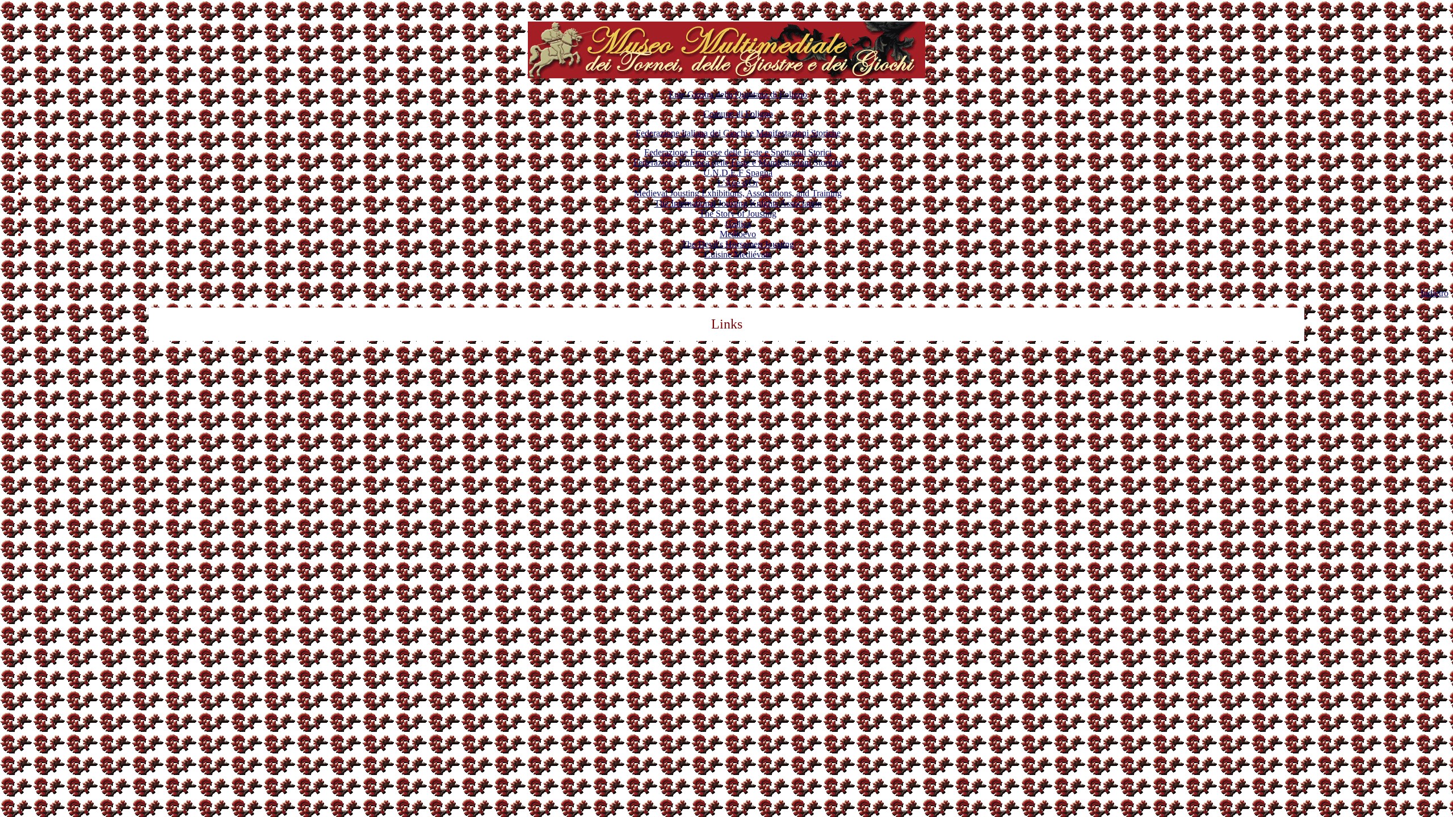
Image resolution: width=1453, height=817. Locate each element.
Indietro (1434, 293)
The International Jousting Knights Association (738, 203)
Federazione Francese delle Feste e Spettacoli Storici (738, 152)
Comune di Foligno (738, 114)
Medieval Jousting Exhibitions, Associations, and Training (738, 193)
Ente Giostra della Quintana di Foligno (738, 94)
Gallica (738, 224)
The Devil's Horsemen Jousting (738, 244)
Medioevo (738, 234)
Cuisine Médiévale (737, 254)
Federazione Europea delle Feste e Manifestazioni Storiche (738, 162)
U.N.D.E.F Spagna (737, 173)
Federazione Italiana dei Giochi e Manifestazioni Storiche (738, 133)
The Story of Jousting (737, 213)
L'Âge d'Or (737, 183)
